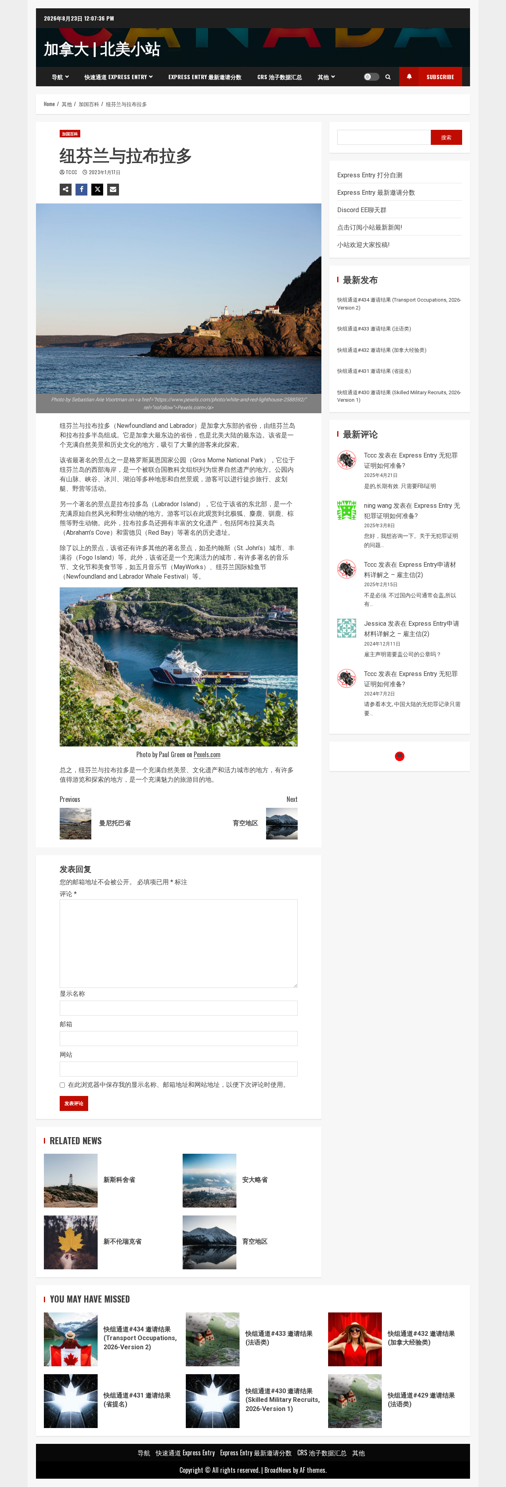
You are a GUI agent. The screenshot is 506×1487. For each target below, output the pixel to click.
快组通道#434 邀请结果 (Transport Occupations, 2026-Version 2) (71, 1339)
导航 (57, 76)
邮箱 (66, 1024)
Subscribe (440, 76)
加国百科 (70, 134)
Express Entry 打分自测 (369, 175)
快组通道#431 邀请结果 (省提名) (374, 371)
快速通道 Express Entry (116, 76)
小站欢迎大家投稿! (363, 245)
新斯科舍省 (71, 1181)
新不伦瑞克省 (71, 1242)
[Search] (388, 76)
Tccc (72, 172)
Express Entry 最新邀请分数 (205, 76)
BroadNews (277, 1470)
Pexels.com (207, 754)
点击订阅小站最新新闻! (369, 227)
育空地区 (209, 1242)
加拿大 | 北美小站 (102, 47)
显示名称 (72, 993)
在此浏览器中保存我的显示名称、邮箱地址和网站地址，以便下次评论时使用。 (178, 1084)
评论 (68, 894)
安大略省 (209, 1181)
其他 (323, 76)
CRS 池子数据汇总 (279, 76)
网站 (66, 1054)
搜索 (446, 137)
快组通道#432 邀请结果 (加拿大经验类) (382, 350)
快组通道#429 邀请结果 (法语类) (355, 1401)
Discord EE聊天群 (362, 210)
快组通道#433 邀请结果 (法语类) (374, 329)
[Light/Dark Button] (372, 77)
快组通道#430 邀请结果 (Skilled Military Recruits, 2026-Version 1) (213, 1401)
